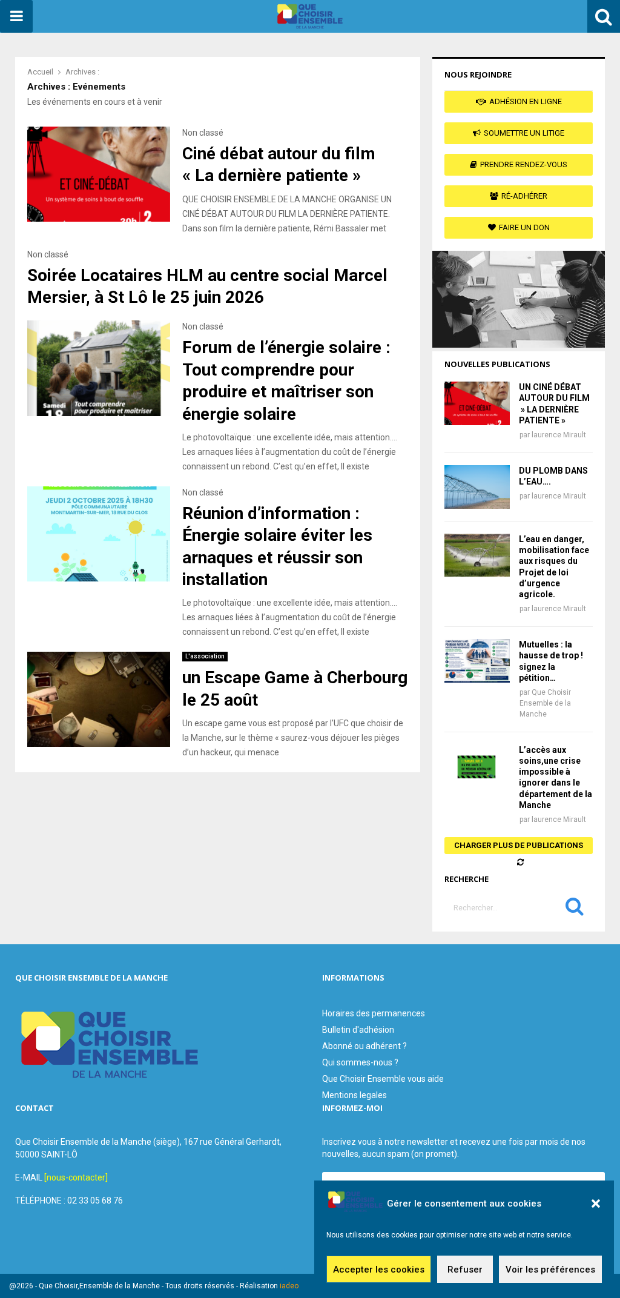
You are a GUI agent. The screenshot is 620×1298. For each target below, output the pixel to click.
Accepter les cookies (378, 1269)
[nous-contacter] (76, 1177)
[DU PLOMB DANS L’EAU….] (477, 487)
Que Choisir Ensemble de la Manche (545, 703)
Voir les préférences (550, 1269)
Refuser (465, 1269)
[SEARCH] (574, 909)
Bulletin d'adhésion (358, 1030)
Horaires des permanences (373, 1013)
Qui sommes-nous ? (360, 1062)
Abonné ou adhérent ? (364, 1046)
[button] (596, 1203)
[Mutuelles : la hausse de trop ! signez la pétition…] (477, 661)
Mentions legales (354, 1095)
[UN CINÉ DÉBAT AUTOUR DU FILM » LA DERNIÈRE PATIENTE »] (477, 403)
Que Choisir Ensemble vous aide (383, 1079)
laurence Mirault (559, 435)
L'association (205, 656)
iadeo (289, 1286)
